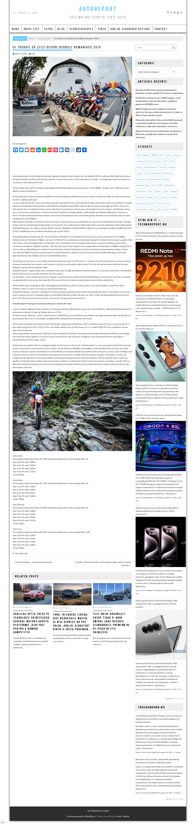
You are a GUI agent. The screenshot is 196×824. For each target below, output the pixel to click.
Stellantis (173, 197)
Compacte (140, 161)
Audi (138, 155)
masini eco (140, 179)
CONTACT (161, 29)
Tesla (159, 203)
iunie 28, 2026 (100, 607)
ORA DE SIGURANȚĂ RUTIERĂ (130, 29)
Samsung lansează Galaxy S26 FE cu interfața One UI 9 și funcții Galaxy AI (159, 327)
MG (153, 185)
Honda (163, 167)
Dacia (150, 161)
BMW (154, 155)
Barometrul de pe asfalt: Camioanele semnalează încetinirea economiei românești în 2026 (157, 761)
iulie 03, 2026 (60, 608)
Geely (138, 167)
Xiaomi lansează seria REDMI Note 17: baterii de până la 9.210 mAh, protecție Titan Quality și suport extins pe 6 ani (159, 236)
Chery (168, 155)
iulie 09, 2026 (20, 607)
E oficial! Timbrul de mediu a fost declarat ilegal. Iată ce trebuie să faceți (103, 563)
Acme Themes (122, 816)
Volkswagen (141, 209)
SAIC (157, 197)
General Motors (150, 167)
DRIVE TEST (32, 29)
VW (158, 209)
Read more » (141, 311)
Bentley (146, 155)
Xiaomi (165, 209)
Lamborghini (155, 173)
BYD (161, 155)
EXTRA (48, 29)
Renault (149, 197)
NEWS (15, 29)
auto (33, 54)
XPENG (174, 209)
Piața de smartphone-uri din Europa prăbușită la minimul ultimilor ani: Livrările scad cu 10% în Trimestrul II (157, 511)
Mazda (166, 179)
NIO (151, 191)
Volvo (151, 209)
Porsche (139, 197)
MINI (160, 185)
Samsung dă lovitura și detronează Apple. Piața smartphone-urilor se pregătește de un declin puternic (156, 603)
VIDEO (102, 29)
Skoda (164, 197)
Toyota (167, 203)
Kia (146, 173)
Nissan (158, 191)
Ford (172, 161)
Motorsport (141, 191)
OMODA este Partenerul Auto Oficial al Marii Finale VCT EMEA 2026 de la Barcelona (159, 416)
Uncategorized (21, 553)
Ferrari (158, 161)
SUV (152, 203)
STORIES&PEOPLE (81, 29)
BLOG (61, 29)
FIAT (166, 161)
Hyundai (171, 167)
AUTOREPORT (98, 8)
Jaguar (139, 173)
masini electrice (154, 179)
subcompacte (142, 203)
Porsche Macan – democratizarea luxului (34, 562)
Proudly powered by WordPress (81, 816)
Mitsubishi (169, 185)
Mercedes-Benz (143, 185)
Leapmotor (167, 173)
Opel (166, 191)
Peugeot (173, 191)
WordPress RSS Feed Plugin (177, 698)
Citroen (177, 155)
